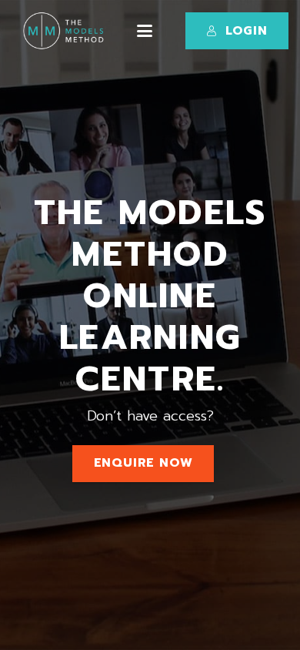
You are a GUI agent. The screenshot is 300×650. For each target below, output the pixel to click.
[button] (145, 31)
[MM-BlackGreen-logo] (66, 31)
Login (246, 31)
